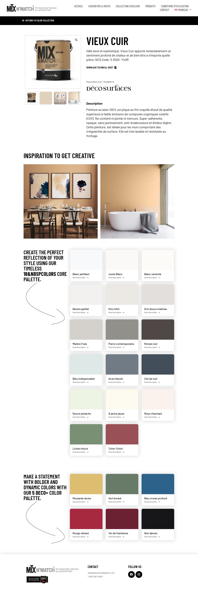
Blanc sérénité (152, 274)
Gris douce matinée (155, 308)
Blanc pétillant (81, 274)
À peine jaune (116, 413)
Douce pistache (82, 413)
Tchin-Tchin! (115, 448)
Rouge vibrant (81, 533)
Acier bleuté (115, 378)
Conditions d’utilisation (175, 6)
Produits (150, 6)
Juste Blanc (115, 274)
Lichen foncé (80, 448)
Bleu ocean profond (155, 498)
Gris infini (113, 308)
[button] (76, 39)
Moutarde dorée (82, 498)
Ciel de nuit (150, 378)
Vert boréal (114, 498)
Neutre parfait (81, 308)
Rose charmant (153, 413)
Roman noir (151, 343)
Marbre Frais (80, 343)
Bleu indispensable (84, 378)
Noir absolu (150, 533)
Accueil (78, 6)
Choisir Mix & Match (99, 6)
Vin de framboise (118, 533)
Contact (164, 9)
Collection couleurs (128, 6)
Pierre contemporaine (121, 343)
